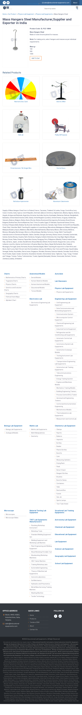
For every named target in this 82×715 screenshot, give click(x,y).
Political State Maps (13, 297)
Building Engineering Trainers (66, 391)
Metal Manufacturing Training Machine (41, 588)
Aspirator (59, 439)
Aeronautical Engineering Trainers (64, 399)
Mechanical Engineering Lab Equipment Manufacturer (49, 648)
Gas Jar (59, 497)
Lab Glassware (61, 281)
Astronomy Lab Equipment (65, 520)
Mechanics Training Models (65, 388)
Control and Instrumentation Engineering (65, 405)
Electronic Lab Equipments (43, 649)
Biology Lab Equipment (13, 426)
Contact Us (34, 629)
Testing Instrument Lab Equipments (64, 357)
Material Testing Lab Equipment (38, 512)
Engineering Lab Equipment (66, 299)
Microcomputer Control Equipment (63, 319)
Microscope (9, 511)
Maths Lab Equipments (39, 429)
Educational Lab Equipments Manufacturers (26, 651)
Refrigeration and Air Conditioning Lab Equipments (65, 334)
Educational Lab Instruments (60, 655)
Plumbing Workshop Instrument (37, 527)
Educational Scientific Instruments (43, 642)
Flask (58, 466)
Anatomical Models (37, 274)
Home (5, 14)
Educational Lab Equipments (48, 651)
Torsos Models (36, 291)
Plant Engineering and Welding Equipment (41, 547)
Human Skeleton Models (39, 281)
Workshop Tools (36, 531)
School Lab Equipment (64, 563)
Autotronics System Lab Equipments (64, 345)
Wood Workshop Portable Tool (41, 552)
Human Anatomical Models (40, 284)
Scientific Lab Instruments (54, 653)
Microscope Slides (12, 518)
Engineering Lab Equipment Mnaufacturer (22, 649)
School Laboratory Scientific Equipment (66, 642)
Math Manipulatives (38, 433)
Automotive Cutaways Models (63, 351)
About (75, 3)
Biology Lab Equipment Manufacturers (31, 646)
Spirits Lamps (61, 500)
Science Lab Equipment (64, 549)
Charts (7, 274)
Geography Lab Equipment (65, 556)
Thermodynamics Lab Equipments (63, 414)
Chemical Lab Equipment (64, 527)
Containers (60, 483)
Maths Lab (34, 426)
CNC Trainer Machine (38, 561)
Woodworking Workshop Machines (39, 556)
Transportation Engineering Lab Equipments (65, 363)
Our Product (12, 14)
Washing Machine (37, 593)
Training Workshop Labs (39, 564)
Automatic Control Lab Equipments (63, 339)
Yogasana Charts (12, 281)
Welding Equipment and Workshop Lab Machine (38, 541)
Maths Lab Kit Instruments (65, 651)
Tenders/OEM (34, 622)
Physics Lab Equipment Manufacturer (42, 644)
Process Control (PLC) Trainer (66, 395)
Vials (58, 487)
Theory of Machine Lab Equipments (38, 572)
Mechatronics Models (63, 410)
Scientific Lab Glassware (38, 653)
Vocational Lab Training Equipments (64, 512)
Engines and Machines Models (63, 383)
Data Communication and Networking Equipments (64, 310)
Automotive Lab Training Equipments (64, 368)
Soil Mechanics (36, 580)
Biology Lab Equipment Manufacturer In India (17, 644)
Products (33, 619)
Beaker (58, 446)
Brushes (59, 477)
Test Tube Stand (62, 504)
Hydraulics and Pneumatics (40, 584)
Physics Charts (11, 284)
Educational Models (38, 287)
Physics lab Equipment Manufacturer (55, 646)
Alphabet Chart (11, 300)
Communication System (64, 314)
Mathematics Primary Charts (16, 277)
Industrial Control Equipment (66, 329)
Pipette (59, 433)
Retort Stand (60, 470)
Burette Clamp (61, 480)
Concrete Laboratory (38, 577)
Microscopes (10, 514)
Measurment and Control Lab (66, 419)
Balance (59, 436)
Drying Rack (60, 463)
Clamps (59, 429)
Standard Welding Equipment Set (40, 536)
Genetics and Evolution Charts (12, 289)
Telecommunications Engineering (63, 374)
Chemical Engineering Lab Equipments (64, 325)
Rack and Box (61, 490)
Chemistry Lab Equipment (65, 426)
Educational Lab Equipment (65, 534)
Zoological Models (12, 433)
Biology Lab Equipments (14, 429)
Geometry (34, 436)
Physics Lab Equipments (44, 14)
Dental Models (36, 277)
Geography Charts (12, 293)
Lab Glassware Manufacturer (22, 653)
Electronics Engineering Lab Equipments (40, 304)
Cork (58, 456)
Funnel (58, 494)
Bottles (59, 443)
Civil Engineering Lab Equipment (62, 304)
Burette (59, 453)
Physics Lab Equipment (26, 14)
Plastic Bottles (61, 450)
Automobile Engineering (39, 568)
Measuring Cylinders (63, 460)
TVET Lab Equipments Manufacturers (38, 521)
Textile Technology (37, 596)
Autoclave (59, 274)
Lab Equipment (61, 542)
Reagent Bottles (62, 473)
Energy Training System (64, 379)
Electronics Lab (36, 299)
